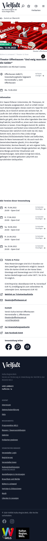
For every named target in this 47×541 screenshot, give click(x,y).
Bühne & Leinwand (9, 484)
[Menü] (43, 6)
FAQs (4, 414)
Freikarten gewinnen (10, 440)
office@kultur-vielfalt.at (11, 392)
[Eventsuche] (23, 6)
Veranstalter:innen (9, 462)
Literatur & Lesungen (10, 498)
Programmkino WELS (10, 425)
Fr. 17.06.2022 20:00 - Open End (12, 218)
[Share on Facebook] (9, 347)
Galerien (5, 435)
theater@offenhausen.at (15, 317)
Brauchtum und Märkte (11, 479)
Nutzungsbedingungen (11, 467)
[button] (4, 536)
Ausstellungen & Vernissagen (13, 474)
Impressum (6, 405)
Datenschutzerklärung (10, 410)
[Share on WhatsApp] (18, 347)
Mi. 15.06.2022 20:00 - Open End (12, 209)
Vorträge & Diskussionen (11, 488)
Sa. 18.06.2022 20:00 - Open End (12, 228)
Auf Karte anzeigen (38, 74)
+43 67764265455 (12, 320)
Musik (4, 493)
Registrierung (7, 457)
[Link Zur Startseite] (23, 365)
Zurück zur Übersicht (12, 18)
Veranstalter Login (9, 453)
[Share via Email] (28, 347)
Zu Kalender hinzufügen (39, 208)
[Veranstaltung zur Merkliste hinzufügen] (43, 25)
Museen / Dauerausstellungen (13, 430)
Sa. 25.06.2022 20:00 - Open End (12, 247)
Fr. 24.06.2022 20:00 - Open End (12, 238)
